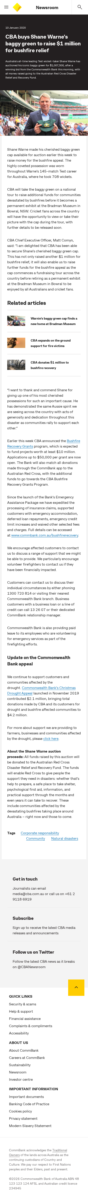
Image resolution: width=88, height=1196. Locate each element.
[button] (4, 7)
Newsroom (47, 7)
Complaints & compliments (30, 1026)
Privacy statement (23, 1118)
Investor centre (21, 1079)
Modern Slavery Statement (30, 1125)
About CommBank (24, 1050)
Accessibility (19, 1033)
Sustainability (19, 1065)
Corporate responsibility (40, 833)
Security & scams (22, 1004)
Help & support (21, 1011)
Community (35, 838)
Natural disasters (64, 838)
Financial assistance (25, 1018)
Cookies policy (20, 1111)
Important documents (26, 1096)
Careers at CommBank (27, 1057)
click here (50, 738)
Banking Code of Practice (29, 1104)
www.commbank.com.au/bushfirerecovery (44, 535)
